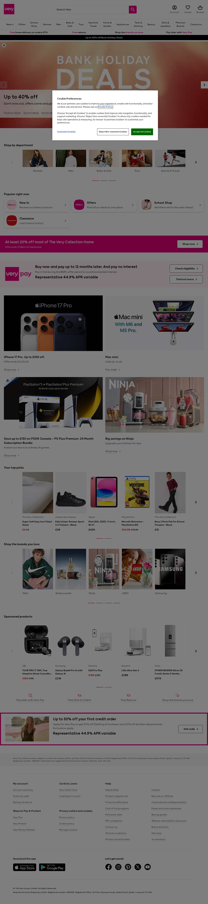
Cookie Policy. (106, 106)
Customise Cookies (66, 131)
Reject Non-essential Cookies (113, 131)
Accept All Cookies (142, 131)
